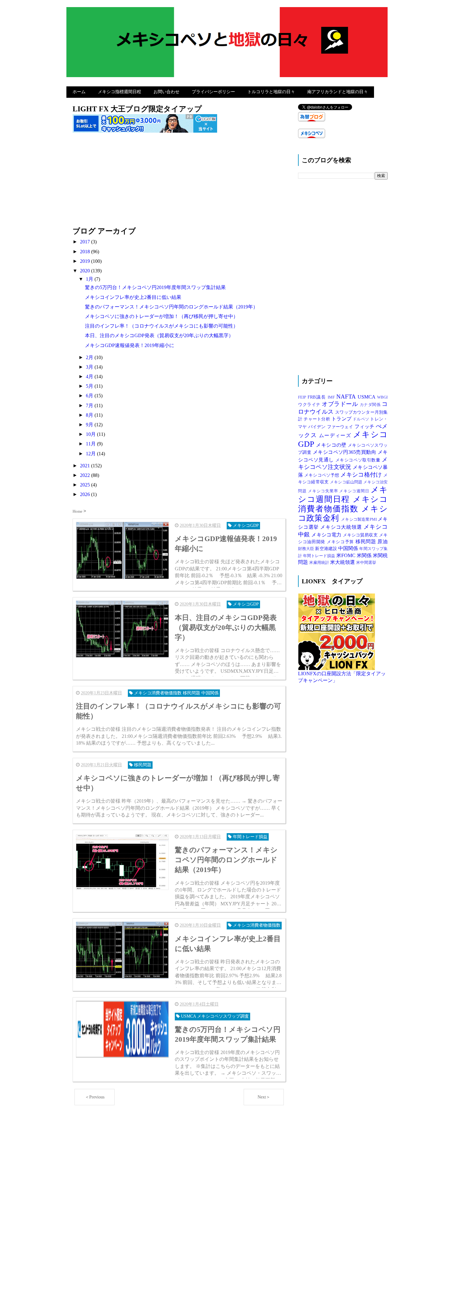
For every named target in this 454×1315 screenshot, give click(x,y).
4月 (90, 376)
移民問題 (366, 541)
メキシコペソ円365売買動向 (345, 452)
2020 (85, 270)
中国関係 (348, 548)
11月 (91, 443)
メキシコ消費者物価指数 (343, 504)
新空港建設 (326, 548)
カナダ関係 (371, 405)
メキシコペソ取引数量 (358, 459)
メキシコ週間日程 (343, 494)
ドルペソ (361, 419)
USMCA (367, 396)
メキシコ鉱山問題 (346, 482)
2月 (90, 357)
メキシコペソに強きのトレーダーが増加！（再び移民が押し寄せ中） (161, 316)
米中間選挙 (366, 562)
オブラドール (341, 404)
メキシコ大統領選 (341, 527)
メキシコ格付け (361, 474)
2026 (85, 494)
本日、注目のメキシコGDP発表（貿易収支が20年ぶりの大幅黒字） (159, 335)
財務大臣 (306, 549)
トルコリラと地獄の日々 (271, 91)
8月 (90, 415)
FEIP (303, 397)
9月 (90, 424)
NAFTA (347, 396)
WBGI (382, 397)
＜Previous (94, 1097)
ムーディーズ (336, 435)
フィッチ (365, 426)
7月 (90, 405)
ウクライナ (310, 404)
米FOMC (346, 555)
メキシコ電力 (327, 534)
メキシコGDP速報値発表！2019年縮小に (129, 345)
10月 (91, 434)
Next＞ (264, 1097)
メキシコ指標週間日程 (119, 91)
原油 (382, 541)
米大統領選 (343, 562)
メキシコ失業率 (323, 491)
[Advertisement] (179, 183)
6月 (90, 395)
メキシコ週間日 (355, 491)
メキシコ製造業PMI (359, 519)
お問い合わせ (166, 91)
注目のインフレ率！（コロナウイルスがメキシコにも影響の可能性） (161, 326)
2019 (85, 261)
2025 (85, 484)
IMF (332, 397)
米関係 (365, 555)
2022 (85, 475)
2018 (85, 251)
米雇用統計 (319, 562)
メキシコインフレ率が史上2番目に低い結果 (133, 297)
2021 (85, 465)
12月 (91, 453)
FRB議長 (318, 397)
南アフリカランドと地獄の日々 (337, 91)
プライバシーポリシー (213, 91)
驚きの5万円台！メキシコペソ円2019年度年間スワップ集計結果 (155, 287)
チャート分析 (317, 418)
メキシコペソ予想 (322, 475)
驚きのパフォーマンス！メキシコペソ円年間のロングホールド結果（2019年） (171, 306)
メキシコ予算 (341, 541)
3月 (90, 367)
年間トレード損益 (319, 556)
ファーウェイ (341, 426)
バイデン (317, 426)
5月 (90, 386)
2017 (85, 241)
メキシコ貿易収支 (361, 534)
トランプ (342, 418)
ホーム (79, 91)
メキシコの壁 (332, 445)
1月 (90, 279)
